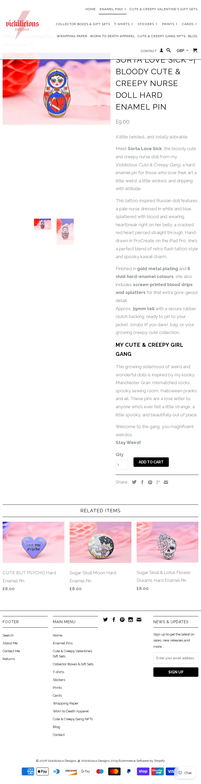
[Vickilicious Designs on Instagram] (130, 619)
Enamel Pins (113, 9)
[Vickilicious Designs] (22, 23)
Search (8, 635)
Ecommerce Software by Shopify (142, 761)
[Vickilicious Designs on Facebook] (113, 619)
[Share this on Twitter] (133, 482)
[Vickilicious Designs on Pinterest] (122, 619)
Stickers (147, 24)
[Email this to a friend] (164, 482)
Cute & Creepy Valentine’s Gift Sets (164, 9)
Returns (9, 659)
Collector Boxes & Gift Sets (83, 24)
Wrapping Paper (72, 36)
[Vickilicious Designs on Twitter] (105, 619)
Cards (189, 24)
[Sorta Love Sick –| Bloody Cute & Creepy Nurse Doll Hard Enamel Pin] (56, 88)
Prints (169, 24)
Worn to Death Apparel (112, 36)
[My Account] (161, 51)
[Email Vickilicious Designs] (139, 619)
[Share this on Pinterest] (149, 482)
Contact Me (11, 651)
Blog (193, 36)
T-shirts (123, 24)
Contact (149, 51)
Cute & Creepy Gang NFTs (162, 36)
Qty (120, 454)
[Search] (168, 51)
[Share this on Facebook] (141, 482)
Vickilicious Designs (62, 761)
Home (91, 9)
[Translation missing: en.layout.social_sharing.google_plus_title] (156, 482)
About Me (10, 643)
